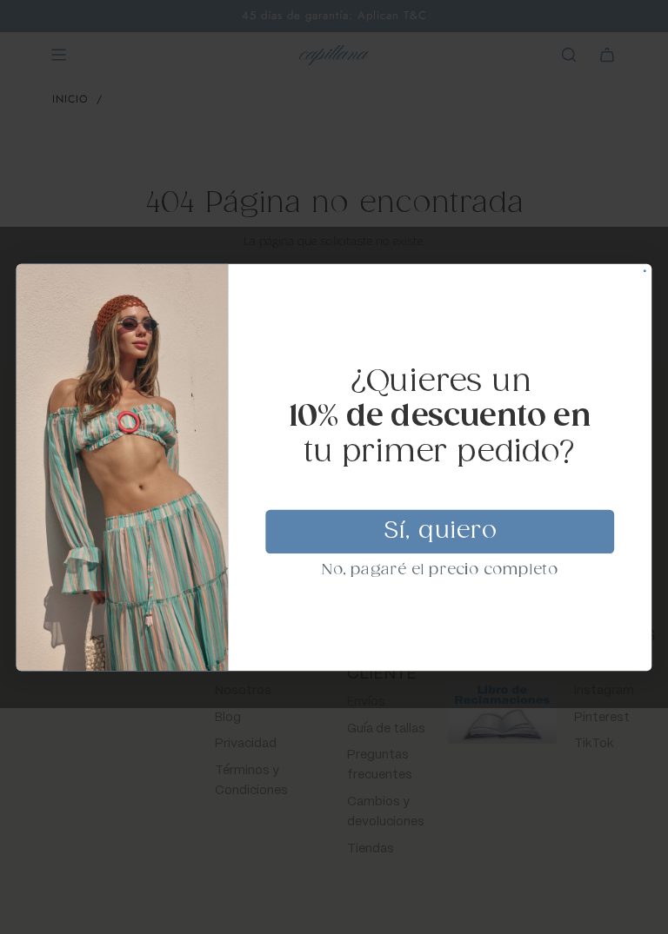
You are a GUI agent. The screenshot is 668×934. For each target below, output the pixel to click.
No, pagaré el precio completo (440, 569)
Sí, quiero (440, 531)
